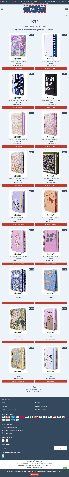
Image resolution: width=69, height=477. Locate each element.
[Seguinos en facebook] (7, 440)
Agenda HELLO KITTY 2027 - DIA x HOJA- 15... (50, 374)
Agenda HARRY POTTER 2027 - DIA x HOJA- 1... (18, 374)
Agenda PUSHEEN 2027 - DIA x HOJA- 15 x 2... (51, 335)
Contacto (4, 406)
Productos (37, 402)
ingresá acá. (47, 465)
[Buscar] (67, 16)
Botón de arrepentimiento (34, 467)
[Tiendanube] (34, 461)
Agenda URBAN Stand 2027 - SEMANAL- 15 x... (18, 100)
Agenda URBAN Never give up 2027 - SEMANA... (51, 100)
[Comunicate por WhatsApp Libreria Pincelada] (65, 469)
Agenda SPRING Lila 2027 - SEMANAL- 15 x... (50, 139)
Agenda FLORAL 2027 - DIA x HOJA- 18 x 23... (18, 335)
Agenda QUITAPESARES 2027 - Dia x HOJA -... (18, 61)
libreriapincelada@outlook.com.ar (13, 430)
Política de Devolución (40, 406)
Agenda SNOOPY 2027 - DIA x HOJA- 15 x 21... (18, 217)
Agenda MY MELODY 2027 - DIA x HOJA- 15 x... (18, 256)
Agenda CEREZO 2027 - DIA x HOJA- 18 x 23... (50, 296)
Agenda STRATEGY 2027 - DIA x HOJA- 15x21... (50, 61)
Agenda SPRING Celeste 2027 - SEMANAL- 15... (18, 178)
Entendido (34, 475)
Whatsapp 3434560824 (10, 427)
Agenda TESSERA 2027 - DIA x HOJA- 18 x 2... (18, 296)
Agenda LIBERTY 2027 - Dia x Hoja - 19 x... (51, 178)
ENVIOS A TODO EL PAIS (9, 410)
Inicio (3, 402)
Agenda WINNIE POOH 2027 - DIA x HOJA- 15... (51, 217)
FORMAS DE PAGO (40, 410)
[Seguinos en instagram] (3, 440)
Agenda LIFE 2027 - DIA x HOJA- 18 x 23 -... (51, 256)
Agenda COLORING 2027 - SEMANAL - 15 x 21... (18, 139)
